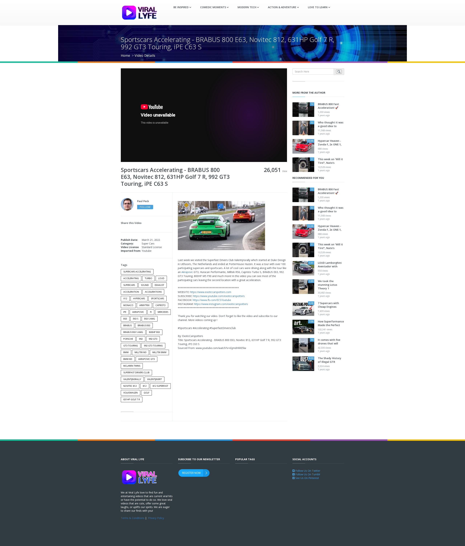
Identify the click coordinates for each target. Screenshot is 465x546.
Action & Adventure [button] (282, 7)
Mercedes (163, 312)
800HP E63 (154, 332)
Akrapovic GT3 (146, 359)
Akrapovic (138, 312)
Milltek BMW (159, 352)
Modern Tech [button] (247, 7)
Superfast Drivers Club (136, 372)
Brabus (127, 325)
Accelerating (131, 278)
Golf (146, 392)
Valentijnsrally (132, 379)
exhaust (159, 285)
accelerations (153, 291)
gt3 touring (130, 345)
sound (145, 285)
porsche (128, 338)
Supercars (129, 285)
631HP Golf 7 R (131, 399)
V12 (125, 298)
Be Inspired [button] (181, 7)
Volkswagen (130, 392)
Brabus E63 (144, 325)
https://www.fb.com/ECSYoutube (212, 300)
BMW (126, 352)
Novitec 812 (130, 386)
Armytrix (144, 305)
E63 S (135, 318)
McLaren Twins (131, 365)
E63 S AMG (149, 318)
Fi (151, 312)
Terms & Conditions (132, 518)
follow (145, 207)
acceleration (131, 291)
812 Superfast (160, 386)
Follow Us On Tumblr (307, 474)
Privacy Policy (156, 518)
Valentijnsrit (154, 379)
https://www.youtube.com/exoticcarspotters (219, 296)
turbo (148, 278)
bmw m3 (127, 359)
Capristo (160, 305)
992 (141, 338)
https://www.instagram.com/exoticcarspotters (221, 304)
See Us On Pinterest (307, 478)
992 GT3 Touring (153, 345)
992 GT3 (153, 338)
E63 (125, 318)
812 (145, 386)
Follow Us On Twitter (307, 470)
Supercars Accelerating (137, 271)
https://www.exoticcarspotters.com (210, 292)
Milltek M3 (140, 352)
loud (161, 278)
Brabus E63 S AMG (133, 332)
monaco (128, 305)
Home (125, 55)
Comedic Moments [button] (213, 7)
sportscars (157, 298)
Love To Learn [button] (317, 7)
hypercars (139, 298)
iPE (124, 312)
